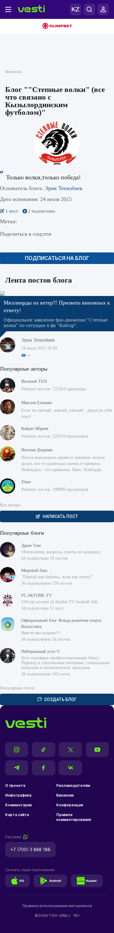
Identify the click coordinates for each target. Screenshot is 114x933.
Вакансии (65, 795)
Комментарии (18, 805)
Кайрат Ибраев (34, 428)
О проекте (15, 785)
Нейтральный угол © (40, 651)
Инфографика (18, 795)
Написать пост (60, 516)
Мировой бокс (34, 570)
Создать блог (60, 699)
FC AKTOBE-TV (36, 595)
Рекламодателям (73, 785)
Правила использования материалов (57, 905)
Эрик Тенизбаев (63, 188)
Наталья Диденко (37, 450)
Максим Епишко (36, 402)
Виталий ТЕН (34, 381)
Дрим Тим (31, 545)
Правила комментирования (73, 817)
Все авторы (10, 505)
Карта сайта (17, 814)
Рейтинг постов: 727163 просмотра (53, 389)
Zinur (26, 482)
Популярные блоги (17, 688)
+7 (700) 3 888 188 (30, 849)
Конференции (69, 805)
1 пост (12, 211)
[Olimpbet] (57, 26)
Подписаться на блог (57, 258)
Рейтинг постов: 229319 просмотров (54, 436)
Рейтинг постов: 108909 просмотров (54, 489)
